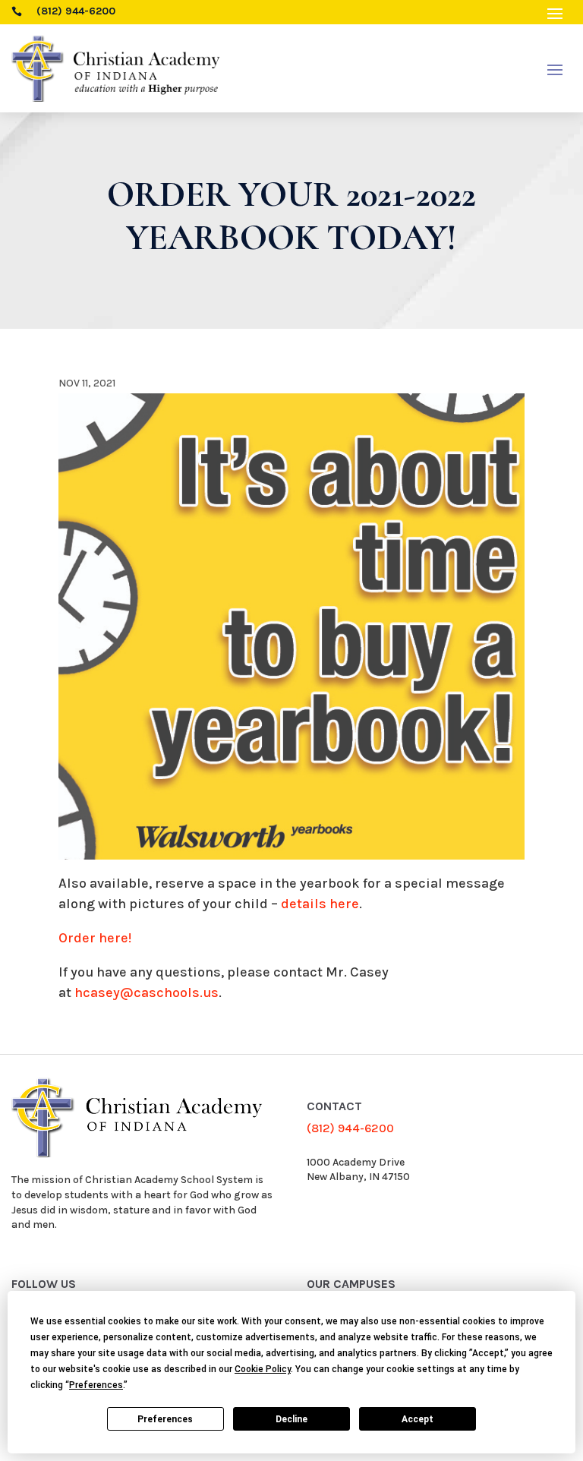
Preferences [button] (96, 1385)
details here (320, 903)
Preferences (165, 1419)
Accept (417, 1419)
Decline (291, 1419)
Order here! (94, 937)
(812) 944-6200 (350, 1128)
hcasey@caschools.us (146, 992)
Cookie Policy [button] (263, 1369)
